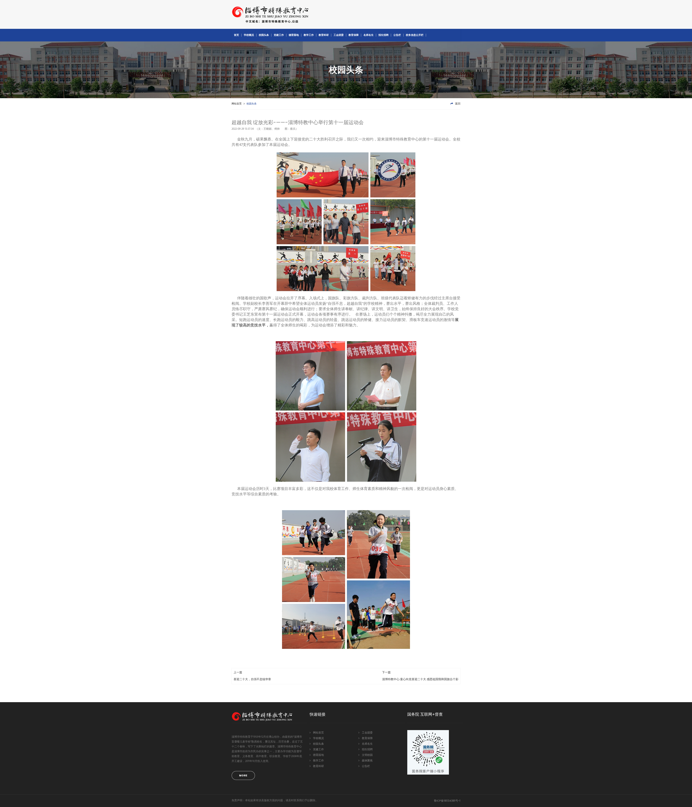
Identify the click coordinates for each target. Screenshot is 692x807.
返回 (457, 104)
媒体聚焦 (367, 761)
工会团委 (339, 35)
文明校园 (367, 755)
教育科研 (324, 35)
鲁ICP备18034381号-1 (447, 800)
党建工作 (279, 35)
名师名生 (368, 35)
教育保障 (354, 35)
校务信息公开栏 (414, 35)
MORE (243, 775)
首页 (236, 35)
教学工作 (309, 35)
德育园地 (294, 35)
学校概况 (249, 35)
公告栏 (397, 35)
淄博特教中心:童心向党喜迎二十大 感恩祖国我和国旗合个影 (420, 679)
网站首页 (237, 103)
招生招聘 (383, 35)
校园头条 (264, 35)
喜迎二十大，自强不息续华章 (252, 679)
